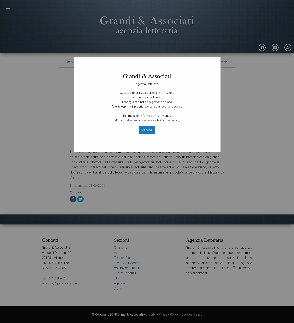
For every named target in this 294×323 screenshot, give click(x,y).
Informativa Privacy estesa (135, 120)
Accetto (147, 130)
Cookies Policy (169, 120)
